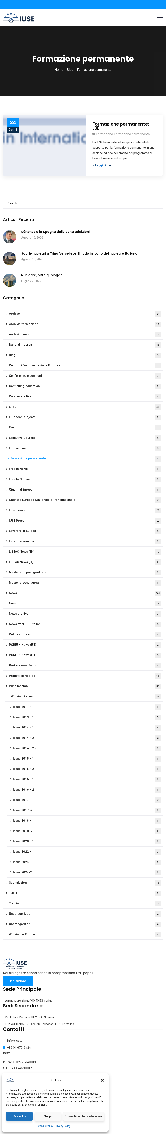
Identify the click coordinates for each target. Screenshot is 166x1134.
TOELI (84, 893)
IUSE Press (84, 520)
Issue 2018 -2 (86, 831)
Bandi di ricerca (84, 344)
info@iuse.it (15, 1041)
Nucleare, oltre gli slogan (41, 275)
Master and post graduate (84, 572)
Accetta (19, 1116)
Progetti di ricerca (84, 676)
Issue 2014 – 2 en (86, 748)
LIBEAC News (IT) (84, 562)
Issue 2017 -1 (86, 800)
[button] (102, 1080)
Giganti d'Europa (84, 489)
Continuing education (84, 386)
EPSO (84, 407)
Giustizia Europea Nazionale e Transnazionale (84, 500)
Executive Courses (84, 438)
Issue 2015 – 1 (86, 758)
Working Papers (85, 696)
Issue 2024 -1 (86, 862)
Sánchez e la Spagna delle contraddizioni (55, 232)
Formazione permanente (132, 134)
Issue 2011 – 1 (86, 707)
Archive (84, 313)
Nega (48, 1116)
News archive (84, 613)
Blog (70, 70)
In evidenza (84, 510)
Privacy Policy (62, 1126)
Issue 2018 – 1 (86, 820)
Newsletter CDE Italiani (84, 624)
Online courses (84, 634)
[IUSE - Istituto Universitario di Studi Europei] (18, 17)
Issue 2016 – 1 (86, 779)
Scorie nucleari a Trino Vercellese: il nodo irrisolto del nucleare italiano (79, 254)
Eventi (84, 427)
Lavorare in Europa (84, 531)
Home (59, 70)
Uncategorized (84, 914)
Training (84, 903)
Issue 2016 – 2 (86, 789)
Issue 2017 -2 (86, 810)
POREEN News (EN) (84, 645)
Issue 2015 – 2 (86, 769)
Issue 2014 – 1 (86, 727)
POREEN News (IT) (84, 655)
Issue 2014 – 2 (86, 738)
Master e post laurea (84, 582)
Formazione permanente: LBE (120, 126)
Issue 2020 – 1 (86, 841)
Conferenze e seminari (84, 376)
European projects (84, 417)
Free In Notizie (84, 479)
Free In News (84, 469)
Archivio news (84, 334)
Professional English (84, 665)
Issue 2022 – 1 (86, 851)
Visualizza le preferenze (83, 1116)
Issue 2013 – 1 (86, 717)
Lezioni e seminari (84, 541)
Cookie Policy (45, 1126)
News (84, 593)
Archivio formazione (84, 324)
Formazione (104, 134)
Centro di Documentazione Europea (84, 365)
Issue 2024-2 (86, 872)
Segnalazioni (84, 882)
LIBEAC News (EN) (84, 551)
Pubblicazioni (84, 686)
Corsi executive (84, 396)
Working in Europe (84, 934)
